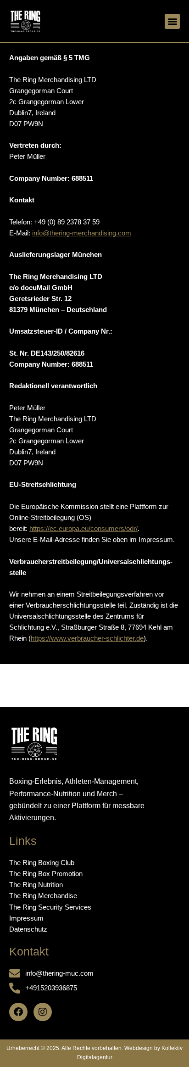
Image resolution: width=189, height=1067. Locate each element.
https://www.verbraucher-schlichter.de (87, 638)
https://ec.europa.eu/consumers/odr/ (83, 528)
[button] (172, 21)
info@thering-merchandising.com (81, 233)
